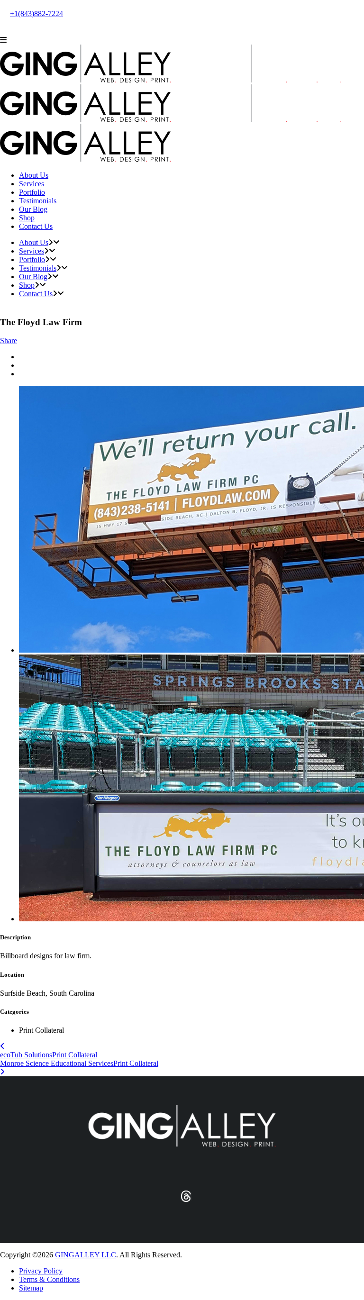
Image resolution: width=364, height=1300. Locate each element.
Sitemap (31, 1288)
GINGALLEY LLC (85, 1255)
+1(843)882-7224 (36, 13)
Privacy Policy (41, 1271)
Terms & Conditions (49, 1279)
